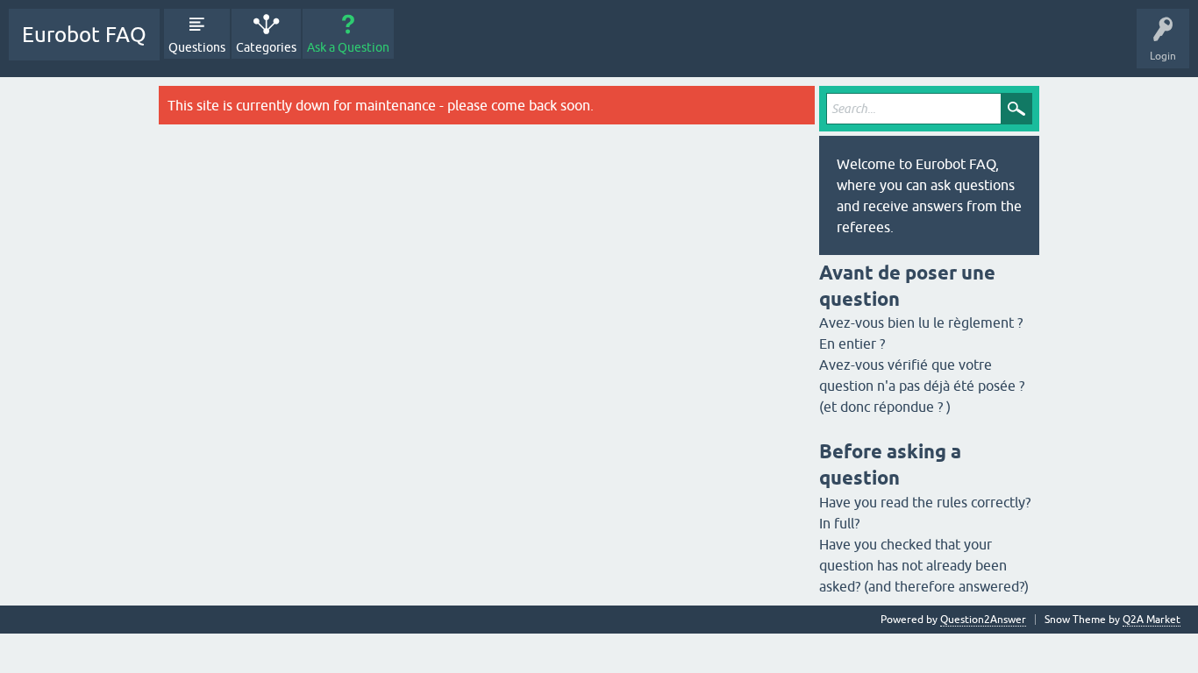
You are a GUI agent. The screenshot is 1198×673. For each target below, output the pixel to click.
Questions (196, 47)
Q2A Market (1151, 619)
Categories (266, 47)
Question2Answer (983, 619)
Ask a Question (348, 47)
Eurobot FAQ (84, 34)
